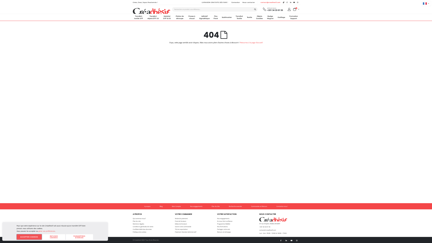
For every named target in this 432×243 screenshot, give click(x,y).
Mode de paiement (181, 218)
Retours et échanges (224, 232)
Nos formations (222, 227)
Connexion (235, 2)
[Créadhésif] (151, 11)
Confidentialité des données (142, 229)
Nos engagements (196, 206)
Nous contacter (248, 2)
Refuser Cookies (54, 237)
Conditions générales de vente (143, 227)
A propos (147, 206)
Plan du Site (216, 206)
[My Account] (289, 9)
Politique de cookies (139, 232)
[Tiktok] (283, 2)
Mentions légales (138, 224)
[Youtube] (294, 2)
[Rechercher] (255, 9)
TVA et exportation (181, 229)
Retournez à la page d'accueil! (251, 42)
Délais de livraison (181, 224)
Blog (161, 206)
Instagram (297, 240)
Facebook (281, 240)
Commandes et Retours (259, 206)
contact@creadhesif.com (270, 2)
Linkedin (290, 2)
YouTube (291, 240)
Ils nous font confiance (224, 221)
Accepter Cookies (29, 237)
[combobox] (215, 9)
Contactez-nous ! (282, 206)
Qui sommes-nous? (139, 218)
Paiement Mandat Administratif (185, 232)
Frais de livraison (180, 221)
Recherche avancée (235, 206)
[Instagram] (297, 2)
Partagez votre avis (223, 229)
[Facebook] (287, 2)
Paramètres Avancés (79, 237)
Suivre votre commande (183, 227)
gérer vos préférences (46, 231)
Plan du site (137, 221)
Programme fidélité (223, 224)
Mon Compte (176, 206)
